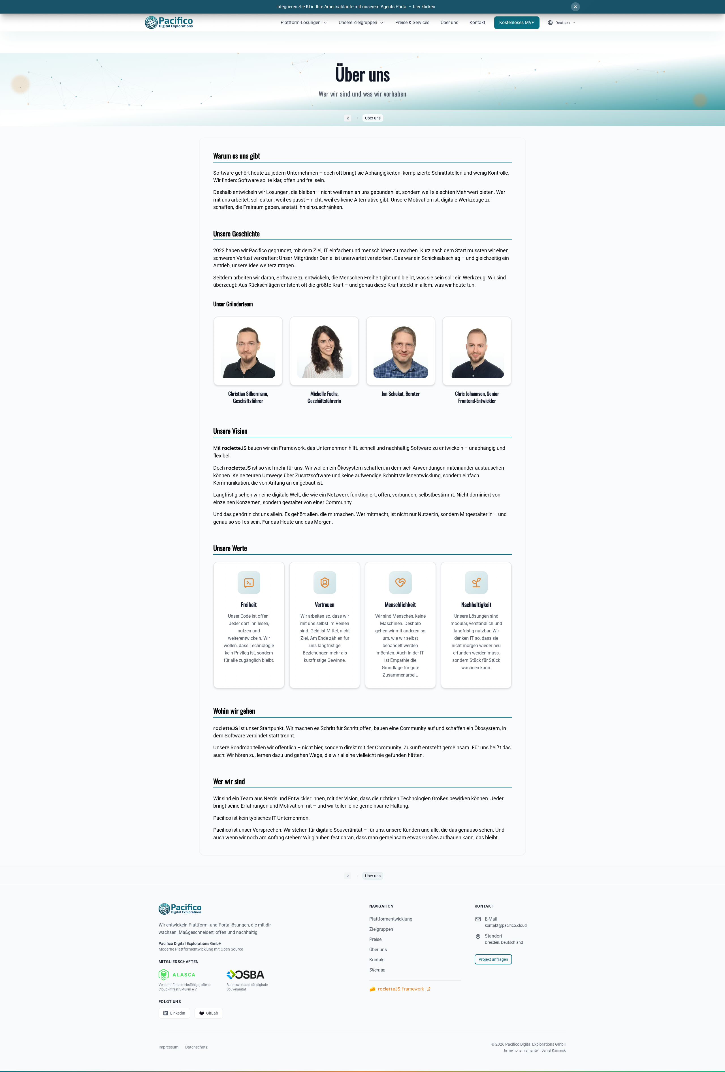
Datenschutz (196, 1047)
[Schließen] (575, 6)
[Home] (169, 22)
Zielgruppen (381, 929)
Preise (375, 939)
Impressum (168, 1047)
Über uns (378, 949)
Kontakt (377, 959)
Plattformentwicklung (390, 919)
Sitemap (377, 970)
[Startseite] (257, 909)
